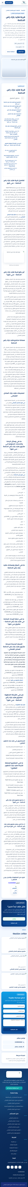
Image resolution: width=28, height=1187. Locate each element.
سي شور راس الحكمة (19, 474)
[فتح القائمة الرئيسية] (2, 2)
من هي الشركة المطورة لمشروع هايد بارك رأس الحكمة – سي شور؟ (12, 144)
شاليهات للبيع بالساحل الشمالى (13, 10)
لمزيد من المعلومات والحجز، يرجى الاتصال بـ (9, 169)
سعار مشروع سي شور (16, 680)
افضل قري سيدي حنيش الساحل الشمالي (13, 1100)
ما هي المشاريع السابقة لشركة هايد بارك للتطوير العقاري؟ (10, 156)
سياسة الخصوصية (14, 1147)
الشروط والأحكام (13, 1150)
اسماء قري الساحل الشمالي (13, 1109)
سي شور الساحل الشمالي (18, 402)
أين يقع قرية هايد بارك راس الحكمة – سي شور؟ (12, 106)
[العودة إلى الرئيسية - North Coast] (14, 1074)
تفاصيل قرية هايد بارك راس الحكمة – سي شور (12, 103)
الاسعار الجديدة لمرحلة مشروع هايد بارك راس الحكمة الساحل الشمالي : (10, 138)
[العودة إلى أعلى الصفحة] (26, 1185)
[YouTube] (8, 1167)
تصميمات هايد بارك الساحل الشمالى (14, 114)
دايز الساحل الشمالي (13, 1118)
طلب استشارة (14, 923)
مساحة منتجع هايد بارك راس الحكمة (13, 110)
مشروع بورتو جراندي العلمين (13, 1133)
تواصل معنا (13, 1153)
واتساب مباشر (18, 1046)
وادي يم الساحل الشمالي (13, 1127)
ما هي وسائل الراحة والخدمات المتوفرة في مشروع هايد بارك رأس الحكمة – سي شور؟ (10, 120)
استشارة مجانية (9, 2)
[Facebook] (19, 1167)
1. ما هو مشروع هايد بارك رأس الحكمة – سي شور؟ (10, 161)
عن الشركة (13, 1141)
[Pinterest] (12, 1167)
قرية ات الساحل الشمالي (13, 1121)
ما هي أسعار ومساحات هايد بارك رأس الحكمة (12, 126)
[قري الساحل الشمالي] (24, 2)
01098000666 (18, 1042)
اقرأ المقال (21, 51)
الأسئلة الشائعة (13, 1144)
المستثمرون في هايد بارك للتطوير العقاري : (10, 151)
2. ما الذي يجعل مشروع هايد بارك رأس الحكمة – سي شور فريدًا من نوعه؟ (9, 165)
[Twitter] (16, 1167)
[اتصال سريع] (25, 1179)
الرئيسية (23, 10)
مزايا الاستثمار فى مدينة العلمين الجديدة (13, 1106)
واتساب (14, 918)
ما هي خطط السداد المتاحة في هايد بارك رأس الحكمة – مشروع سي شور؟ (11, 133)
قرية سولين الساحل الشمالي (13, 1124)
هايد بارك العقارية (20, 704)
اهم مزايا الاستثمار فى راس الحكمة (14, 1097)
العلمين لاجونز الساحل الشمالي (13, 1130)
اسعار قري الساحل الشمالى (13, 1103)
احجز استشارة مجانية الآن (13, 1088)
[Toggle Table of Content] (22, 98)
